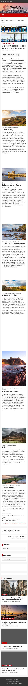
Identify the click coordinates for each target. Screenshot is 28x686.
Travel (4, 594)
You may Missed (7, 578)
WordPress (19, 683)
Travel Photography (8, 43)
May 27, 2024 (5, 625)
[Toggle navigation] (3, 15)
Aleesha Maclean (13, 51)
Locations (11, 523)
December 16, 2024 (6, 601)
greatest (7, 523)
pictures (16, 523)
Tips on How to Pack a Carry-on (12, 646)
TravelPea (17, 679)
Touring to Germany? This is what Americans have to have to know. (12, 531)
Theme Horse (16, 681)
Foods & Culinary (7, 665)
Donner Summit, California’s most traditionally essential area (16, 537)
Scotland (21, 523)
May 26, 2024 (5, 672)
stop (24, 523)
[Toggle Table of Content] (16, 55)
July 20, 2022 (5, 51)
